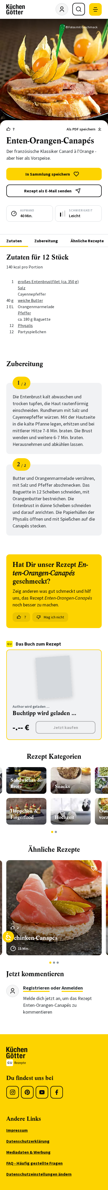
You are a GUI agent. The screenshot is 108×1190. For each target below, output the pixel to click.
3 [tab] (58, 963)
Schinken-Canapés (33, 938)
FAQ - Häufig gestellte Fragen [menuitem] (34, 1163)
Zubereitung (46, 240)
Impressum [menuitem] (17, 1130)
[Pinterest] (27, 1092)
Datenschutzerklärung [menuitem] (28, 1141)
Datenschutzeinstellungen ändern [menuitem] (39, 1174)
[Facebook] (56, 1092)
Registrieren (36, 988)
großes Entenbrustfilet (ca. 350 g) (48, 281)
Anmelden (72, 988)
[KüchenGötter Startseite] (15, 9)
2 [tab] (56, 832)
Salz (21, 287)
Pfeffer (24, 312)
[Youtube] (42, 1092)
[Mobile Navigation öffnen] (95, 9)
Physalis (25, 325)
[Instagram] (12, 1092)
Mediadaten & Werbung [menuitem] (28, 1152)
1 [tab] (52, 832)
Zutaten (14, 240)
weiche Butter (30, 300)
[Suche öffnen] (78, 9)
